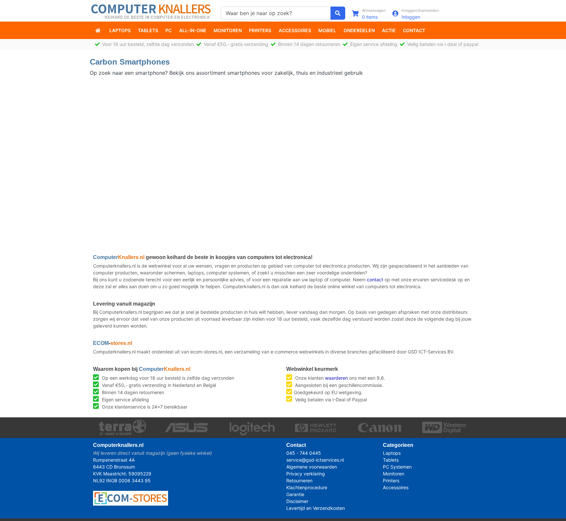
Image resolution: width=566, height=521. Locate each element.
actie (389, 30)
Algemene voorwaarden (311, 467)
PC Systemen (397, 467)
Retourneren (299, 480)
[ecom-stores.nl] (130, 497)
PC (168, 30)
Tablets (148, 30)
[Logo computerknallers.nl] (152, 11)
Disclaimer (297, 501)
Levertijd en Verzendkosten (315, 508)
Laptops (120, 30)
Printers (260, 30)
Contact (414, 30)
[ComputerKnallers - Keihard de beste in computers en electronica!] (98, 30)
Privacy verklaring (305, 473)
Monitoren (228, 30)
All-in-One (192, 30)
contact (375, 279)
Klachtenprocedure (306, 487)
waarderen (336, 378)
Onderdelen (359, 30)
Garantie (295, 494)
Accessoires (295, 30)
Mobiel (327, 30)
